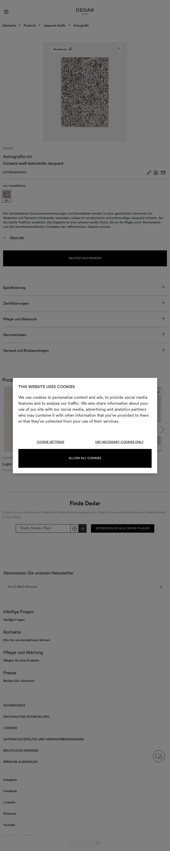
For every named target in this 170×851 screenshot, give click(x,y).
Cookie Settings (50, 442)
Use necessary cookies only (119, 442)
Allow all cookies (85, 458)
